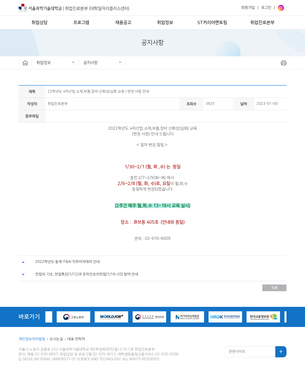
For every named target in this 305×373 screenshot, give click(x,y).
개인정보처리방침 (32, 339)
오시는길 (57, 339)
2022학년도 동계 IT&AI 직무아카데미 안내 (67, 262)
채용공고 (123, 22)
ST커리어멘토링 (212, 22)
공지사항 (90, 63)
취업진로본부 (262, 22)
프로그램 (81, 22)
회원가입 (248, 8)
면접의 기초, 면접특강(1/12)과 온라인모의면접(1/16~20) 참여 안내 (86, 274)
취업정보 (165, 22)
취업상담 (39, 22)
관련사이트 (237, 352)
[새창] (280, 8)
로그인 (266, 8)
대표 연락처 (76, 339)
